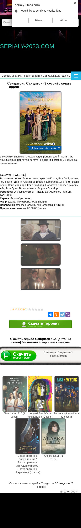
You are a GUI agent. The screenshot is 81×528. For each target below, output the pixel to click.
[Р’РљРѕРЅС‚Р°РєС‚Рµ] (50, 314)
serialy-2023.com (27, 46)
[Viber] (67, 314)
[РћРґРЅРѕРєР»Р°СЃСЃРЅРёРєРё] (56, 314)
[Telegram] (62, 314)
